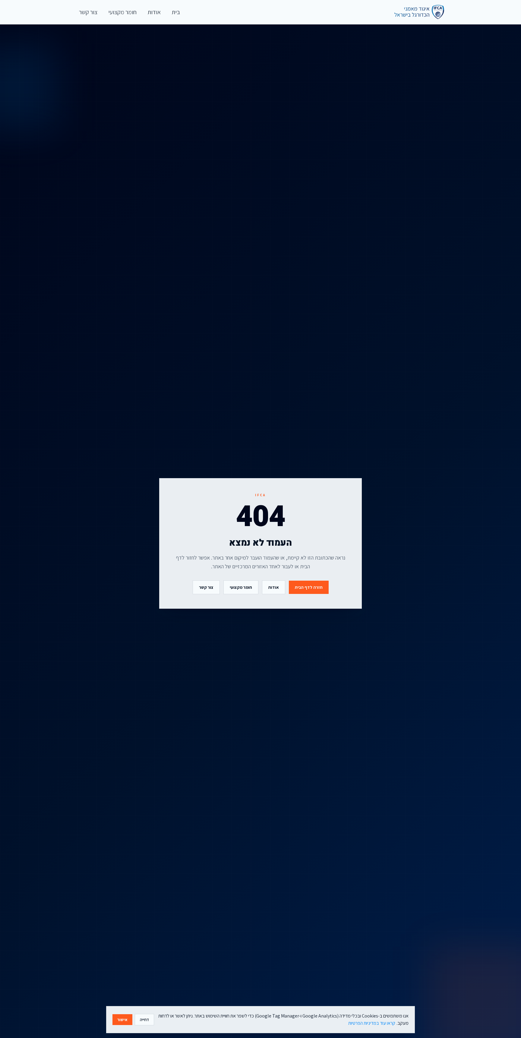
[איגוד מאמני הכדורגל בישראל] (416, 12)
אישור (122, 1019)
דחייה (144, 1019)
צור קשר (206, 587)
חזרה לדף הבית (309, 587)
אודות (273, 587)
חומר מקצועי (241, 587)
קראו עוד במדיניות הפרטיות (371, 1023)
